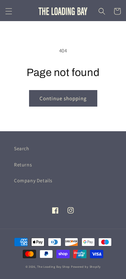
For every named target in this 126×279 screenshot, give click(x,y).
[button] (8, 11)
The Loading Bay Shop (53, 266)
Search (21, 148)
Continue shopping (63, 98)
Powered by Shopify (86, 266)
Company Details (33, 180)
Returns (23, 164)
